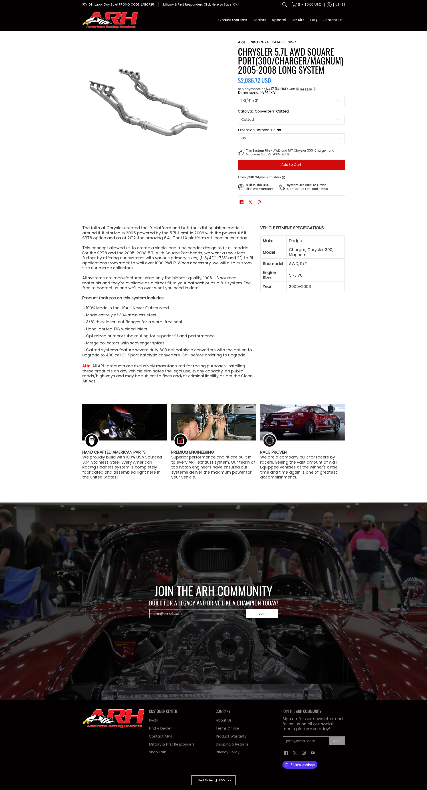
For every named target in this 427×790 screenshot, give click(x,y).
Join (262, 613)
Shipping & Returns (232, 744)
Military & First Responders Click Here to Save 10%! (201, 4)
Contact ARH (160, 736)
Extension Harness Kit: (259, 130)
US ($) (340, 4)
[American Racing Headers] (110, 20)
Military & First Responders (172, 744)
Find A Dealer (160, 728)
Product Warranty (231, 736)
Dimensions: (257, 92)
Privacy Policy (228, 752)
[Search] (284, 5)
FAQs (153, 720)
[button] (291, 89)
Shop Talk (157, 752)
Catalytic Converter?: (263, 111)
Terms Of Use (227, 728)
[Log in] (329, 5)
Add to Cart (291, 164)
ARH (241, 42)
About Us (224, 720)
